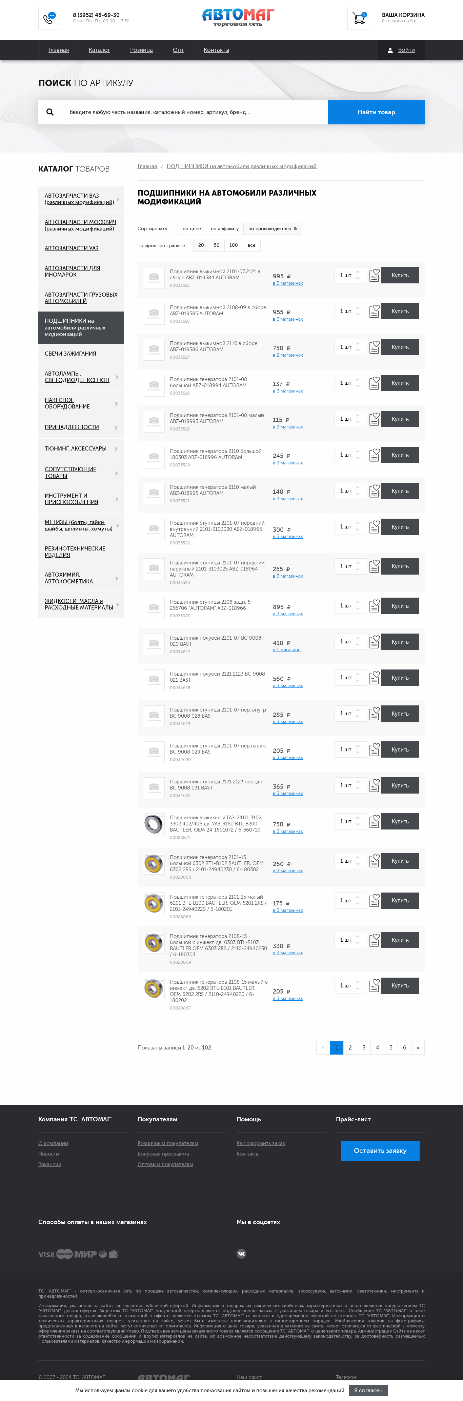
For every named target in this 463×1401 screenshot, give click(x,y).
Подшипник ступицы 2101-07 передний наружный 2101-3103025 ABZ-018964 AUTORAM (217, 569)
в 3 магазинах (288, 283)
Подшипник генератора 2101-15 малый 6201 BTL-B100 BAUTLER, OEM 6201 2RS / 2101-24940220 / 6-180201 (218, 903)
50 (217, 245)
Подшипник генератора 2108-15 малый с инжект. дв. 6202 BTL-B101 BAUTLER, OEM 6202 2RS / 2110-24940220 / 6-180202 (219, 991)
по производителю (269, 228)
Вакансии (49, 1164)
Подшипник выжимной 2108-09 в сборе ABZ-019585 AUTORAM (218, 311)
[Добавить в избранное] (374, 275)
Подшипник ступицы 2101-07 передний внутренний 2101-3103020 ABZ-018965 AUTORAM (217, 529)
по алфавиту (225, 228)
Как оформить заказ (261, 1143)
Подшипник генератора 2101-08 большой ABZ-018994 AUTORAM (208, 382)
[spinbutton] (351, 275)
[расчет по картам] (46, 1253)
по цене (192, 228)
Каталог (99, 50)
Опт (178, 50)
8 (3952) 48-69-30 (96, 15)
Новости (48, 1154)
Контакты (216, 50)
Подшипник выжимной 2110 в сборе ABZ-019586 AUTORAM (213, 347)
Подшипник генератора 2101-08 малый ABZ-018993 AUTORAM (217, 418)
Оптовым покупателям (165, 1164)
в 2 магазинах (288, 355)
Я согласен (368, 1390)
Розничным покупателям (168, 1143)
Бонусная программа (163, 1154)
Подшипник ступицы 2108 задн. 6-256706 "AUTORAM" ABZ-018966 (211, 605)
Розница (141, 50)
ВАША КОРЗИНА (403, 15)
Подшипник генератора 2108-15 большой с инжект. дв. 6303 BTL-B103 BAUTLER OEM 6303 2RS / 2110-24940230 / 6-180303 (218, 946)
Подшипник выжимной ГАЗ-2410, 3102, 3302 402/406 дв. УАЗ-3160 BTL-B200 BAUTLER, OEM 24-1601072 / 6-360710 (216, 824)
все (252, 245)
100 (233, 245)
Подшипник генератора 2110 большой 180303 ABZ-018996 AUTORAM (216, 454)
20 (201, 245)
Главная (58, 50)
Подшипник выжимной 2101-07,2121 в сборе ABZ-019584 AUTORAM (215, 275)
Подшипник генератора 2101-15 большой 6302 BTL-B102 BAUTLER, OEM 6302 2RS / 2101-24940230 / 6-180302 (217, 864)
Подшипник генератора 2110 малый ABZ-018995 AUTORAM (213, 490)
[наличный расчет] (113, 1254)
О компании (53, 1143)
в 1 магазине (287, 649)
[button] (359, 272)
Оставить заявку (380, 1151)
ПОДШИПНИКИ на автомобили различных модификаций (242, 166)
